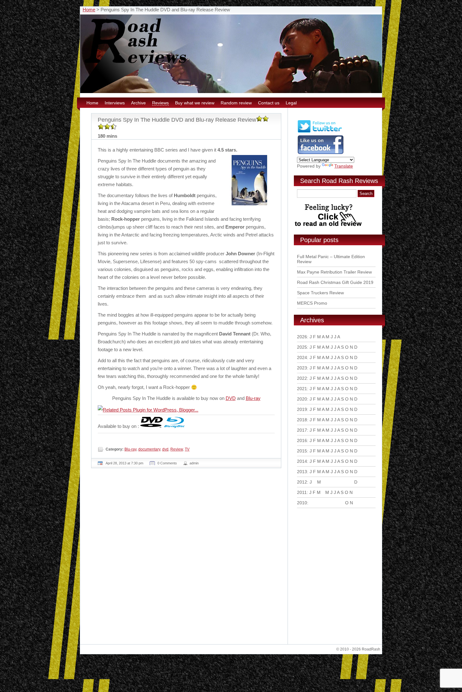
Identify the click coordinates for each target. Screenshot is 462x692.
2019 (302, 409)
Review (176, 449)
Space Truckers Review (320, 292)
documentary (149, 449)
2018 (302, 419)
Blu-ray (253, 398)
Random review (236, 102)
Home (89, 9)
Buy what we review (194, 102)
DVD (231, 398)
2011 (302, 492)
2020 (302, 398)
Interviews (115, 102)
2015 (302, 450)
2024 (302, 357)
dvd (165, 449)
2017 (302, 430)
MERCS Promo (312, 303)
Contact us (268, 102)
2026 (302, 336)
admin (194, 463)
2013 (302, 471)
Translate (343, 166)
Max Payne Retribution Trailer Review (334, 271)
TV (187, 449)
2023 (302, 367)
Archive (138, 102)
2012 (302, 481)
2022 (302, 378)
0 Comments (167, 463)
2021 (302, 388)
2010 (302, 502)
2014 (302, 461)
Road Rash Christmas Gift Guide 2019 (335, 282)
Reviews (160, 102)
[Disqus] (187, 558)
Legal (291, 102)
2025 (302, 347)
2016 (302, 440)
